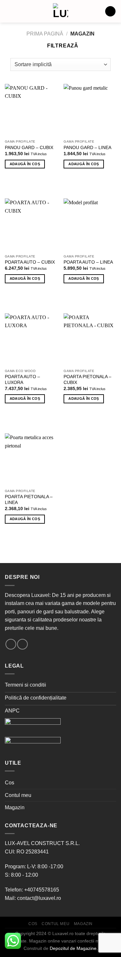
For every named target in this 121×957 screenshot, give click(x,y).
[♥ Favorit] (13, 181)
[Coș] (110, 11)
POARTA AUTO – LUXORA (22, 379)
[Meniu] (9, 11)
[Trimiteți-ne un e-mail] (10, 644)
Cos (9, 782)
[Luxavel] (60, 11)
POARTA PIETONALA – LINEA (29, 499)
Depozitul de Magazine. (74, 948)
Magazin (15, 807)
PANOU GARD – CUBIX (29, 147)
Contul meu (18, 795)
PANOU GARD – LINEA (87, 147)
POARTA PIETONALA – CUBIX (87, 379)
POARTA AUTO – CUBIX (30, 262)
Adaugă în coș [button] (25, 164)
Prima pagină (44, 33)
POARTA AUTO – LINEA (88, 262)
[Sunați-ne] (22, 644)
